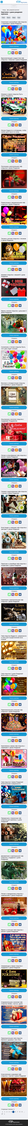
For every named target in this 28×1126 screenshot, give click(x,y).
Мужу (13, 17)
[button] (9, 52)
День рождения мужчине (13, 9)
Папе (3, 17)
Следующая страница (7, 1109)
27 (2, 1114)
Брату (8, 17)
